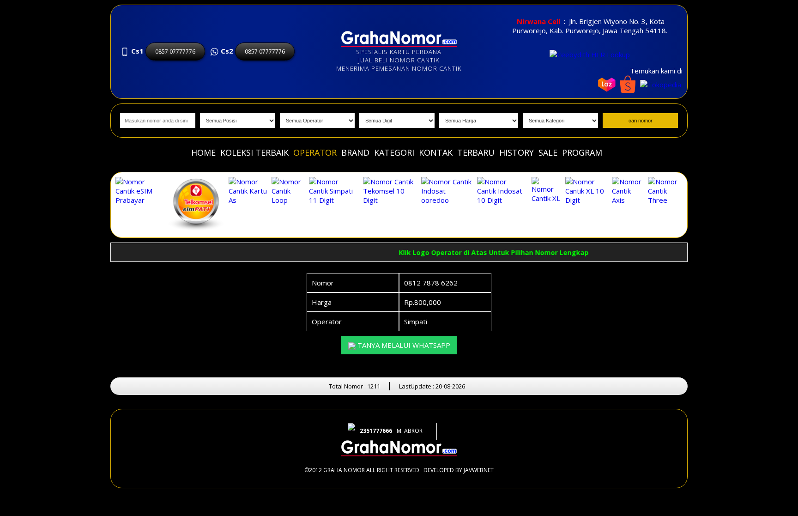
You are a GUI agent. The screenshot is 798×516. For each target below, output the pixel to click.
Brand (355, 152)
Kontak (436, 152)
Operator (315, 152)
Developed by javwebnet (458, 470)
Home (203, 152)
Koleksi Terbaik (254, 152)
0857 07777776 (175, 51)
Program (582, 152)
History (516, 152)
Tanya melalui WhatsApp (403, 345)
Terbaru (476, 152)
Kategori (394, 152)
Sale (547, 152)
